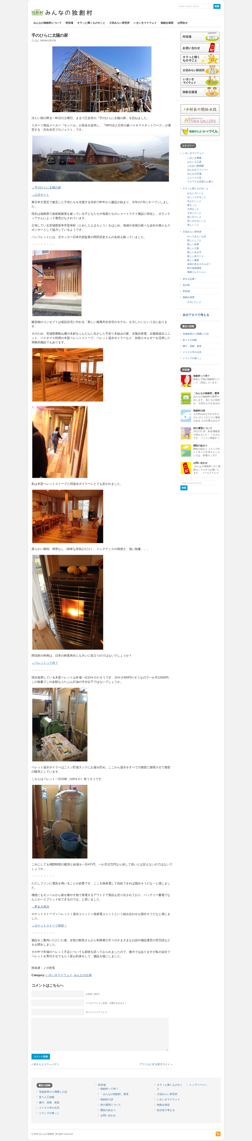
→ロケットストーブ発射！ (49, 925)
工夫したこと (194, 213)
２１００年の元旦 (192, 352)
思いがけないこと (196, 221)
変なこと (192, 205)
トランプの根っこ (192, 358)
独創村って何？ (201, 375)
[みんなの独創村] (69, 15)
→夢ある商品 (40, 906)
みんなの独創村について (47, 22)
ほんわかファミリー (197, 169)
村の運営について (202, 428)
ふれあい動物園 (195, 165)
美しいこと (193, 224)
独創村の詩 (199, 410)
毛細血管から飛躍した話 (196, 333)
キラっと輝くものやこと (91, 22)
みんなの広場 (83, 975)
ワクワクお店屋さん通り (200, 181)
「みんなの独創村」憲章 (206, 393)
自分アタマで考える (196, 314)
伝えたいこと (194, 201)
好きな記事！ (190, 279)
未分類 (186, 285)
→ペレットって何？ (45, 662)
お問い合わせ (200, 463)
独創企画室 (167, 22)
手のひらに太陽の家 (50, 35)
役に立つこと (194, 217)
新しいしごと (194, 240)
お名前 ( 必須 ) (93, 994)
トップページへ (198, 1084)
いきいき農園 (194, 158)
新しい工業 (193, 248)
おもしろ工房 (194, 161)
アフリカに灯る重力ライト (154, 1064)
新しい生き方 (194, 252)
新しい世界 (193, 244)
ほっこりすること (196, 197)
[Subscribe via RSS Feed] (218, 1134)
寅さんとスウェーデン (46, 1064)
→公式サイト (40, 194)
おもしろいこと (195, 193)
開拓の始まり (200, 445)
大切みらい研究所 (119, 22)
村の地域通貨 (194, 268)
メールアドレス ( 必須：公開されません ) (106, 1003)
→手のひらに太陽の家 (46, 187)
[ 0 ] (37, 40)
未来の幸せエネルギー (199, 264)
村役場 (69, 22)
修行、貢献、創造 (192, 346)
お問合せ (182, 22)
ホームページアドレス (96, 1012)
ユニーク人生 (194, 177)
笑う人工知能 (190, 340)
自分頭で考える (166, 1110)
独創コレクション (196, 272)
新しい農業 (193, 260)
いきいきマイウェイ (145, 22)
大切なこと (193, 209)
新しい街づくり (195, 256)
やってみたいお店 (196, 236)
